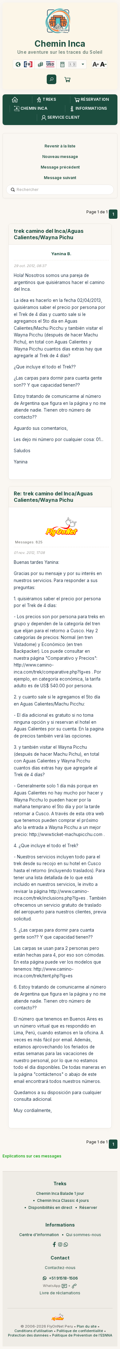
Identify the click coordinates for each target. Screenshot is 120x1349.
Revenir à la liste (60, 146)
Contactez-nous (60, 1267)
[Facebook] (54, 1244)
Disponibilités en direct (50, 1207)
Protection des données (28, 1335)
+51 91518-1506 (63, 1278)
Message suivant (60, 177)
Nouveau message (60, 156)
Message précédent (60, 167)
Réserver (88, 1207)
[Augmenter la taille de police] (96, 64)
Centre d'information (39, 1234)
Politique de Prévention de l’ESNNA (82, 1335)
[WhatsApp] (66, 1244)
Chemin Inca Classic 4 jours (63, 1200)
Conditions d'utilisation (33, 1331)
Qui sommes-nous (83, 1234)
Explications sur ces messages (32, 1156)
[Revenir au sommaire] (14, 99)
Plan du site (87, 1326)
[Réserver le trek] (67, 79)
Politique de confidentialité (80, 1331)
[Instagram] (60, 1244)
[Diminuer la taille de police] (103, 64)
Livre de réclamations (60, 1292)
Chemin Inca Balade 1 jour (60, 1193)
